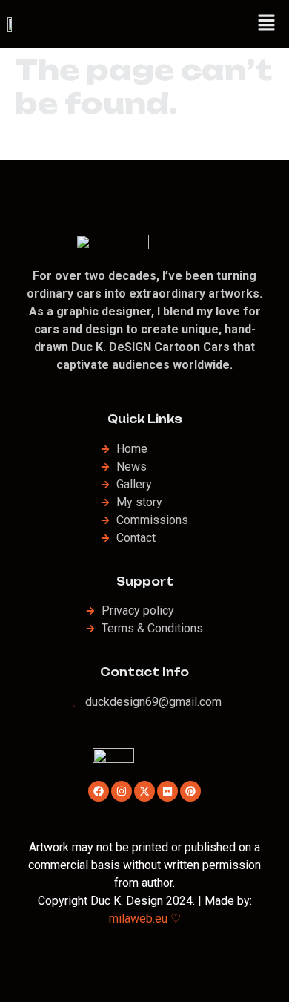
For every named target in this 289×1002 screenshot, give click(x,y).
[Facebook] (98, 791)
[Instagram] (121, 791)
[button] (267, 23)
